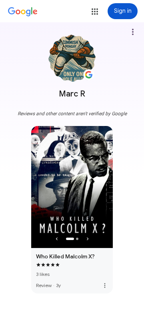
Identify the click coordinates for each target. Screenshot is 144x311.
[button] (95, 12)
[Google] (23, 12)
